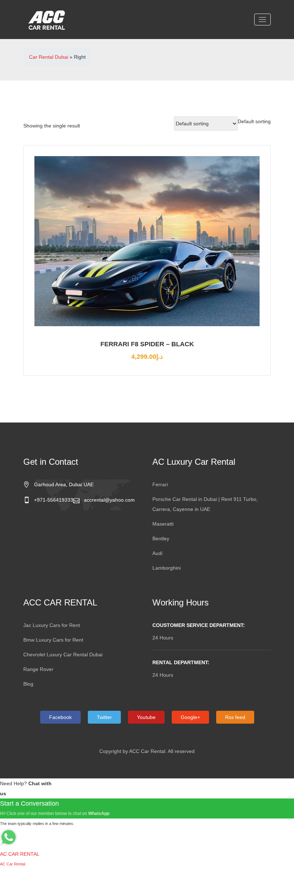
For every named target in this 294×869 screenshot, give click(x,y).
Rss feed (235, 717)
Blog (28, 684)
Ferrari (160, 484)
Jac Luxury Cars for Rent (51, 625)
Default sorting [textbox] (254, 121)
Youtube (146, 717)
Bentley (160, 538)
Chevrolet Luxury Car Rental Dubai (63, 654)
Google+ (190, 717)
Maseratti (163, 524)
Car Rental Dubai (48, 57)
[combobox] (254, 121)
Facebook (60, 717)
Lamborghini (166, 568)
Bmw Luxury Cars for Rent (53, 640)
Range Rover (38, 669)
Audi (157, 553)
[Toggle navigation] (262, 19)
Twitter (104, 717)
